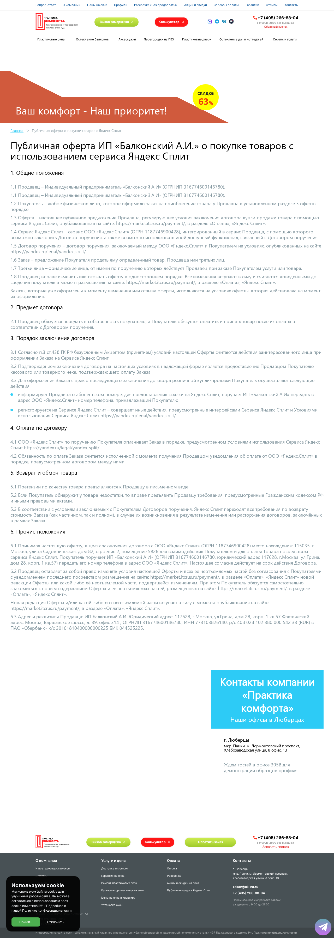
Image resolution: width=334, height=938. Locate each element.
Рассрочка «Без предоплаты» (155, 5)
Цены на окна (97, 5)
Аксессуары (127, 39)
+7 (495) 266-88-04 (278, 17)
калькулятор (309, 876)
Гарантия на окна (112, 876)
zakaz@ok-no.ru (245, 887)
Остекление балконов (92, 39)
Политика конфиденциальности (275, 932)
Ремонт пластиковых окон (119, 883)
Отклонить (55, 922)
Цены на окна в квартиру (118, 897)
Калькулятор (169, 22)
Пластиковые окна (50, 39)
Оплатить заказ (210, 842)
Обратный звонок (276, 26)
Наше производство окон (52, 868)
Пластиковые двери (196, 39)
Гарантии (252, 5)
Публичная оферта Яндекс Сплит (189, 890)
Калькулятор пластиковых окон (122, 890)
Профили (120, 5)
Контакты (291, 5)
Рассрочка (174, 876)
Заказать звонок (275, 847)
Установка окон (111, 905)
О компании (71, 5)
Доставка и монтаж (114, 868)
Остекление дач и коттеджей (241, 39)
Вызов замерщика (114, 22)
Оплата (172, 868)
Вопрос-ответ (45, 5)
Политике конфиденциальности (46, 911)
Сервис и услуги (285, 39)
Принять (25, 922)
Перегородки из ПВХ (159, 39)
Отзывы (272, 5)
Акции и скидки (195, 5)
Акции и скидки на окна (183, 883)
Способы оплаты (226, 5)
